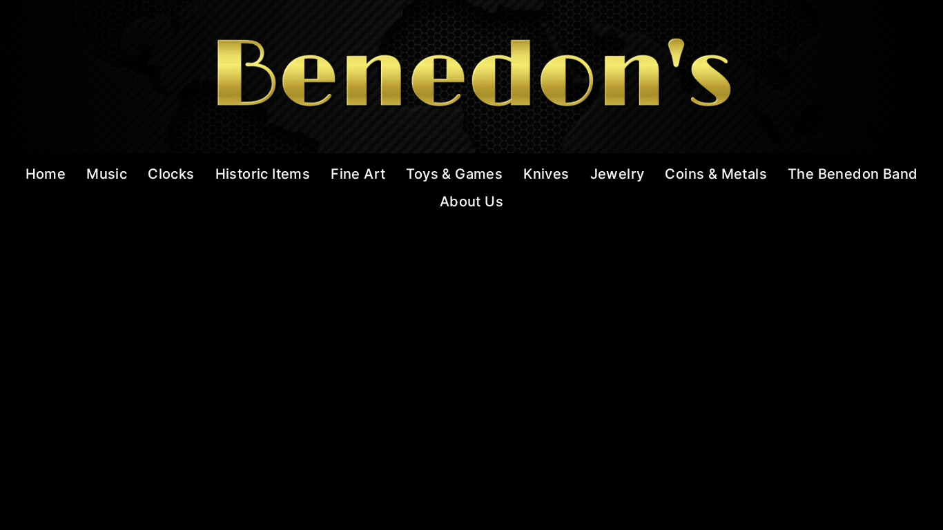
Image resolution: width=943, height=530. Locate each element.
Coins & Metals (716, 174)
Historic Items (263, 174)
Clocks (171, 174)
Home (46, 174)
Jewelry (617, 174)
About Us (471, 201)
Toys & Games (454, 174)
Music (106, 174)
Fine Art (358, 174)
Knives (546, 174)
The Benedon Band (852, 174)
